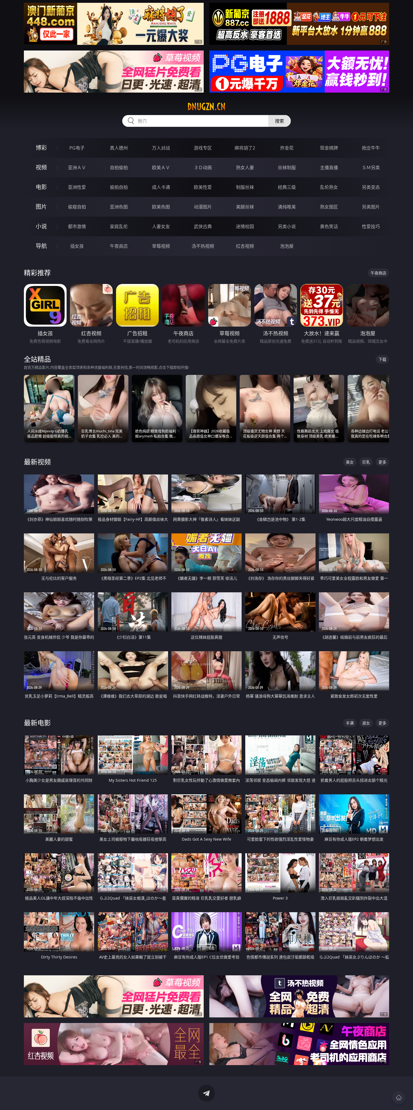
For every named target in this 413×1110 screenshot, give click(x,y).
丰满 (350, 723)
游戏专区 (203, 148)
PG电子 (77, 148)
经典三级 (287, 187)
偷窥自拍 (77, 207)
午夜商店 (119, 246)
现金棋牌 (329, 148)
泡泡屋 (287, 246)
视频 (41, 167)
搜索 (279, 121)
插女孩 (77, 246)
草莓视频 (161, 246)
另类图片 (371, 207)
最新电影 (37, 722)
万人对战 (161, 148)
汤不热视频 (203, 246)
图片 (41, 206)
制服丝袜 (245, 187)
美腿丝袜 (245, 207)
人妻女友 (161, 226)
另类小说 (287, 226)
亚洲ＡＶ (77, 167)
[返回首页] (398, 1097)
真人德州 (119, 148)
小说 (41, 226)
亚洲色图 (119, 207)
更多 (382, 462)
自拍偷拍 (119, 167)
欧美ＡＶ (161, 167)
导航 (41, 246)
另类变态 (371, 187)
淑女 (366, 723)
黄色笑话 (329, 226)
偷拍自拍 (119, 187)
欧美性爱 (203, 187)
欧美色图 (161, 207)
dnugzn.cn (206, 106)
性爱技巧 (371, 226)
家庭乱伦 (119, 226)
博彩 (41, 148)
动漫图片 (203, 207)
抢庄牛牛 (371, 148)
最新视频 (37, 461)
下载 (382, 359)
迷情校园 (245, 226)
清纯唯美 (287, 207)
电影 (41, 187)
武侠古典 (203, 226)
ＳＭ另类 (371, 167)
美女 (350, 462)
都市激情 (77, 226)
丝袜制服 (287, 167)
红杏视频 (245, 246)
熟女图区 (329, 207)
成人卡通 (161, 187)
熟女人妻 (245, 167)
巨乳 (366, 462)
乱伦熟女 (329, 187)
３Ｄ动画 (203, 167)
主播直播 (329, 167)
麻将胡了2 (245, 148)
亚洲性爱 (77, 187)
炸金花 (287, 148)
